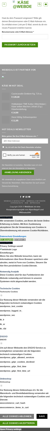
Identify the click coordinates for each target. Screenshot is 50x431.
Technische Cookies (10, 288)
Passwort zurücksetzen (20, 45)
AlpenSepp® (34, 210)
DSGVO (3, 336)
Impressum (35, 203)
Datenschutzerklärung (10, 186)
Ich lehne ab (20, 240)
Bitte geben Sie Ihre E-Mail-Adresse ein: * (20, 136)
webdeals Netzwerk (36, 201)
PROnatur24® (25, 212)
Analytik (15, 272)
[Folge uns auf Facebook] (21, 197)
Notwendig (5, 272)
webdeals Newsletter (14, 201)
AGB (26, 203)
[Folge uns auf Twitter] (23, 197)
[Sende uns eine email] (26, 197)
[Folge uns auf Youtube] (29, 197)
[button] (4, 4)
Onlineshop (5, 379)
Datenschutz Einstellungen (13, 236)
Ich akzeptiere (6, 240)
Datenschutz (17, 203)
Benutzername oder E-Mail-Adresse (23, 32)
